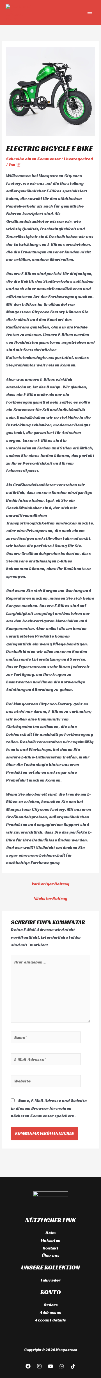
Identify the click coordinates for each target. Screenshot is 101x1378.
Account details (50, 1320)
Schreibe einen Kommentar (33, 158)
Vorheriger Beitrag (50, 883)
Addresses (50, 1312)
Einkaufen (51, 1240)
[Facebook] (28, 1366)
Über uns (50, 1255)
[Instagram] (39, 1366)
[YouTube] (50, 1366)
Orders (50, 1304)
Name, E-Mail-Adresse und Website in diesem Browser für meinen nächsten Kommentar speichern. (49, 1108)
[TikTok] (72, 1366)
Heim (50, 1232)
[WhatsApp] (61, 1366)
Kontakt (50, 1248)
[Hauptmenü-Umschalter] (89, 12)
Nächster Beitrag (50, 898)
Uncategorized (78, 158)
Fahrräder (51, 1280)
